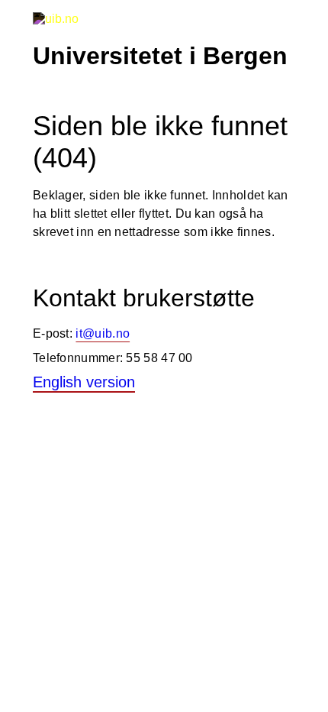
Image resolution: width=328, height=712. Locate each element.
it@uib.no (103, 333)
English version (84, 382)
